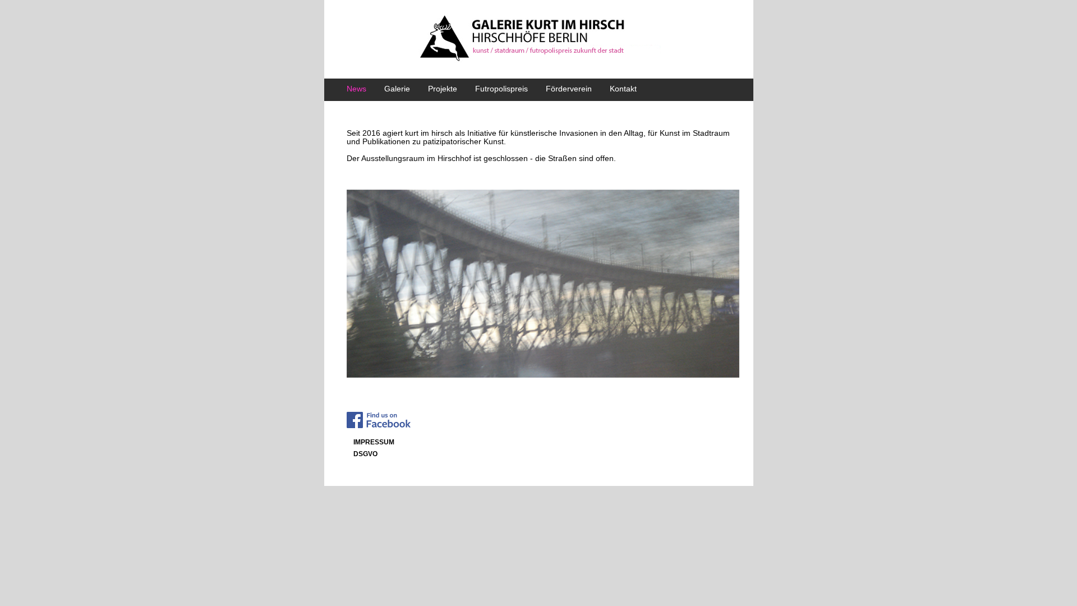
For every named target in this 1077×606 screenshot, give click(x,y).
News (356, 88)
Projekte (442, 88)
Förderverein (569, 88)
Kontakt (623, 88)
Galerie (397, 88)
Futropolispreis (501, 88)
